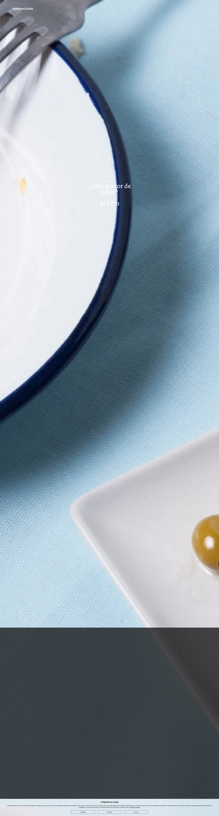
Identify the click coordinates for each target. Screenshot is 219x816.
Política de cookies (135, 807)
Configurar (83, 812)
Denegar (109, 812)
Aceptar (136, 812)
